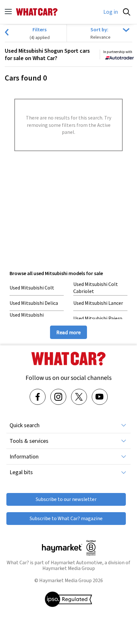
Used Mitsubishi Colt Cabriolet (95, 287)
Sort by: (99, 29)
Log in (110, 12)
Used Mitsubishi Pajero (97, 318)
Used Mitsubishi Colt (32, 287)
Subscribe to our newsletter (66, 499)
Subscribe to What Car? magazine (66, 518)
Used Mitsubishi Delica (34, 303)
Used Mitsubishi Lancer (98, 303)
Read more (68, 332)
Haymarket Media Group (68, 568)
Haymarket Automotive (76, 562)
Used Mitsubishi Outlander (27, 318)
